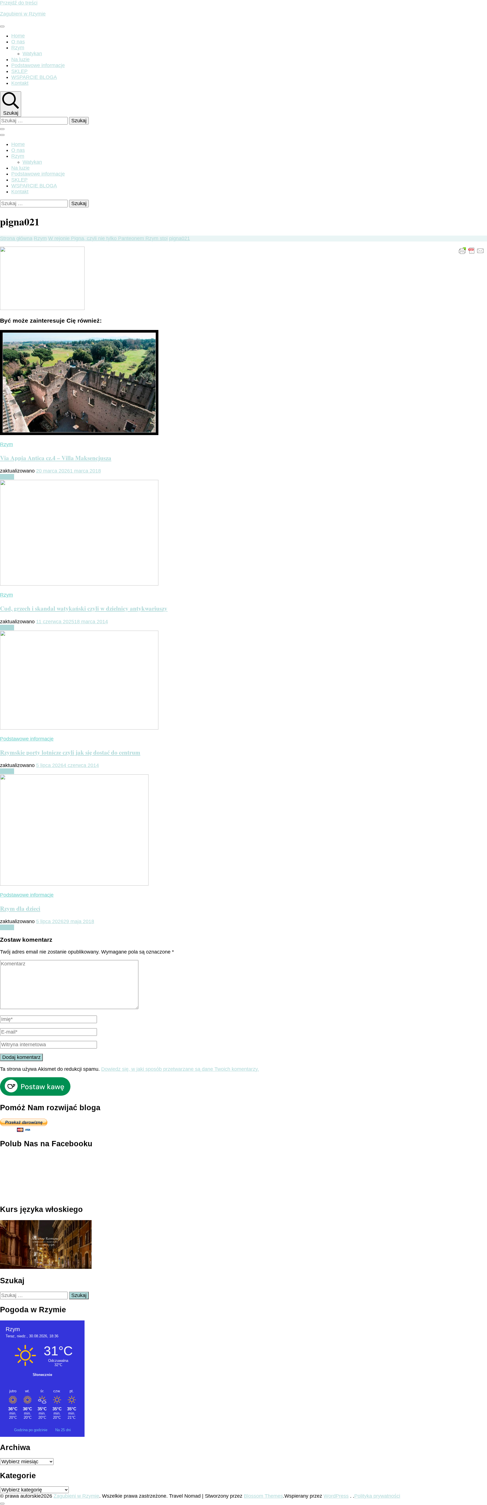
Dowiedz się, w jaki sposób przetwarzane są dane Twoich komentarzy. (180, 1069)
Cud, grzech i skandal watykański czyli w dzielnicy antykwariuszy (83, 608)
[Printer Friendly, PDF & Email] (471, 250)
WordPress (336, 1496)
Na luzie (20, 59)
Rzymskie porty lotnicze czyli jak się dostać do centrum (70, 752)
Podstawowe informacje (38, 65)
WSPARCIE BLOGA (34, 77)
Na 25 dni (63, 1430)
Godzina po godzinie (31, 1430)
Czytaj (7, 477)
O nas (18, 42)
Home (18, 36)
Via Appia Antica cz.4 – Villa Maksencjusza (55, 457)
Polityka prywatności (377, 1496)
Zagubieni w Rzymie (23, 14)
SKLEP (19, 71)
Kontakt (19, 83)
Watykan (32, 53)
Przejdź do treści (18, 3)
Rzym (17, 47)
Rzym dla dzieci (20, 908)
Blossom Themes (263, 1496)
